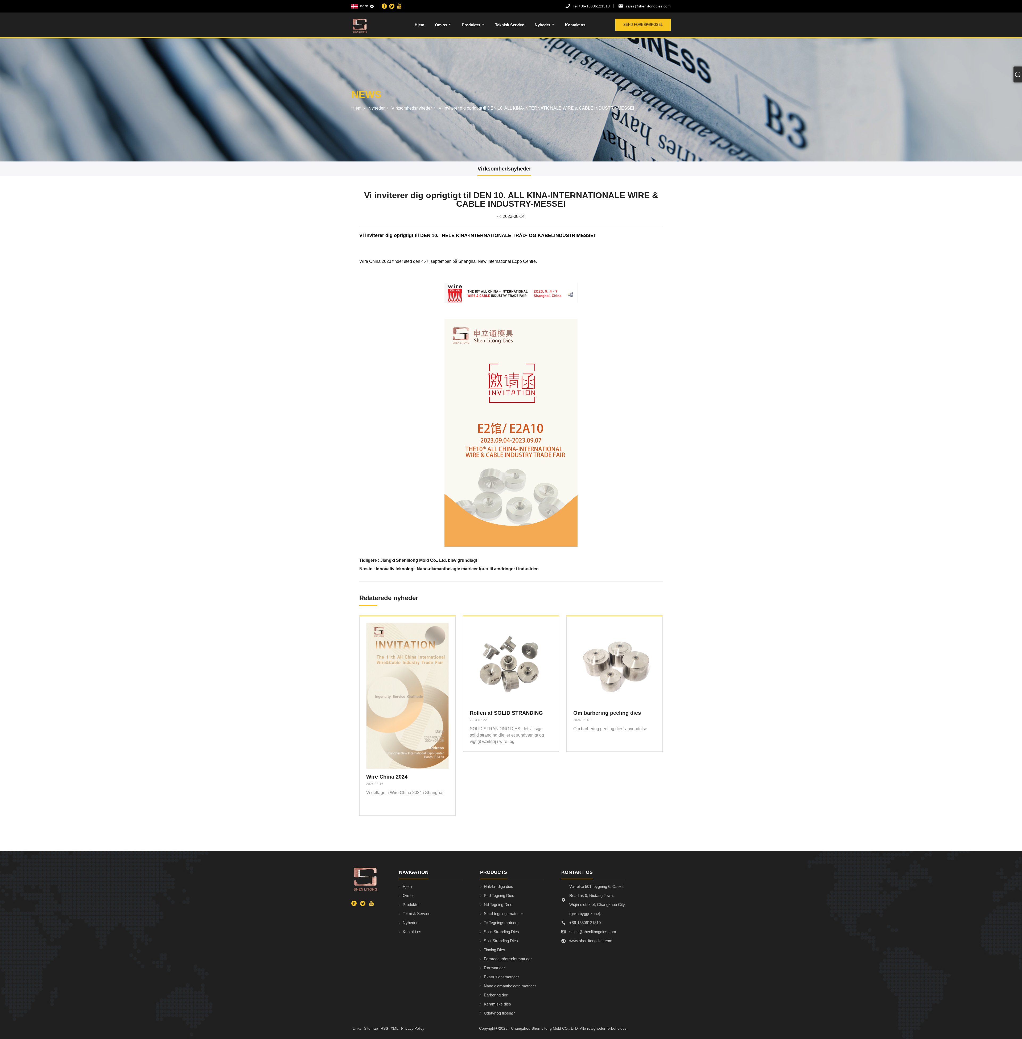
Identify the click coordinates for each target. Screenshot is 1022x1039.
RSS (384, 1028)
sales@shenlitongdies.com (648, 6)
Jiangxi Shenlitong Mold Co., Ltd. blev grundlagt (428, 560)
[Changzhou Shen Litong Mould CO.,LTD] (379, 26)
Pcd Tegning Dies (499, 895)
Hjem (419, 25)
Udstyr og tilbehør (499, 1013)
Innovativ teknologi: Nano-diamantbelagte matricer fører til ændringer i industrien (457, 569)
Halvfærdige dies (498, 886)
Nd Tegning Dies (498, 904)
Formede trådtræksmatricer (508, 959)
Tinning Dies (494, 949)
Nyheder (542, 25)
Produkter (471, 25)
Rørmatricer (494, 968)
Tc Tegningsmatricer (501, 922)
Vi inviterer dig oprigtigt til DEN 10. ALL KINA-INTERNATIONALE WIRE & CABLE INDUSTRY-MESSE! (536, 108)
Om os (441, 25)
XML (394, 1028)
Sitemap (371, 1028)
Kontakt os (575, 25)
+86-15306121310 (591, 6)
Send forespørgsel (643, 25)
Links (357, 1028)
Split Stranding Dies (501, 940)
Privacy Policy (412, 1028)
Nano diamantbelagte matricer (510, 986)
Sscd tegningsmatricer (503, 913)
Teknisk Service (509, 25)
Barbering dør (496, 995)
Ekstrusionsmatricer (501, 977)
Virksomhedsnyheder (412, 108)
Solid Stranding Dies (501, 931)
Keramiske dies (497, 1004)
